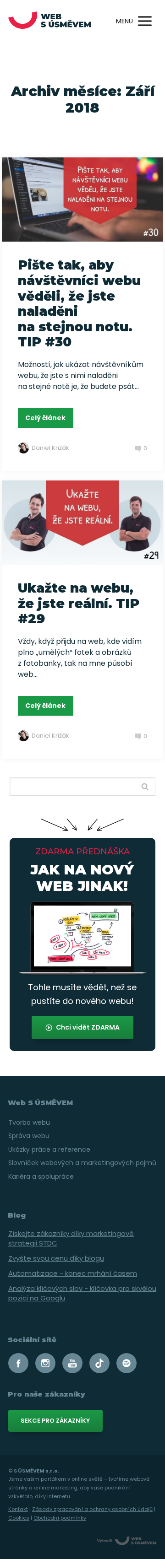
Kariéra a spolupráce (41, 1176)
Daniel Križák (50, 448)
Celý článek (45, 417)
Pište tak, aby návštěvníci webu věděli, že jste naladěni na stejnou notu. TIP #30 (79, 303)
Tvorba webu (29, 1122)
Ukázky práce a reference (49, 1149)
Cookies (18, 1517)
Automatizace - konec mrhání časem (72, 1273)
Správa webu (29, 1135)
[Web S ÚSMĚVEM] (49, 21)
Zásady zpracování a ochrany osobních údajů (92, 1509)
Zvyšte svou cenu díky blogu (56, 1258)
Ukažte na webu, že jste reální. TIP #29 (78, 603)
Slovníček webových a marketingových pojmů (82, 1162)
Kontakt (18, 1509)
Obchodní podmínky (59, 1517)
